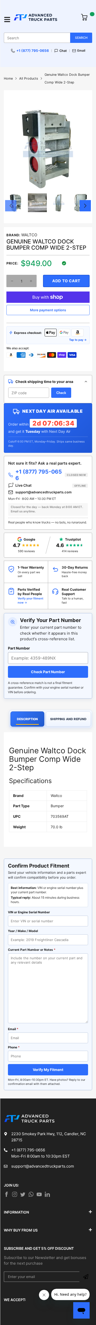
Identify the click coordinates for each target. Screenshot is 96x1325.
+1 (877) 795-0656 (32, 51)
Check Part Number (48, 672)
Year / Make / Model (23, 931)
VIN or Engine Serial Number (29, 912)
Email (81, 50)
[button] (10, 205)
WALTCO (29, 234)
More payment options (48, 310)
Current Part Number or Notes (32, 950)
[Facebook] (6, 1194)
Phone (14, 1047)
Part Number (19, 648)
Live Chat (50, 485)
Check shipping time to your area (44, 381)
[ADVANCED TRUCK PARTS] (44, 19)
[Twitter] (14, 1194)
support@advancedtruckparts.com (43, 492)
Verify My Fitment (48, 1069)
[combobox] (48, 38)
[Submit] (85, 1277)
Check (61, 393)
